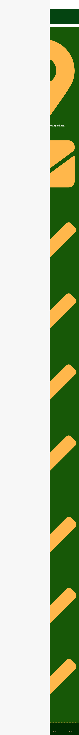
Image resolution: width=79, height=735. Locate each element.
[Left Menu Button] (4, 5)
